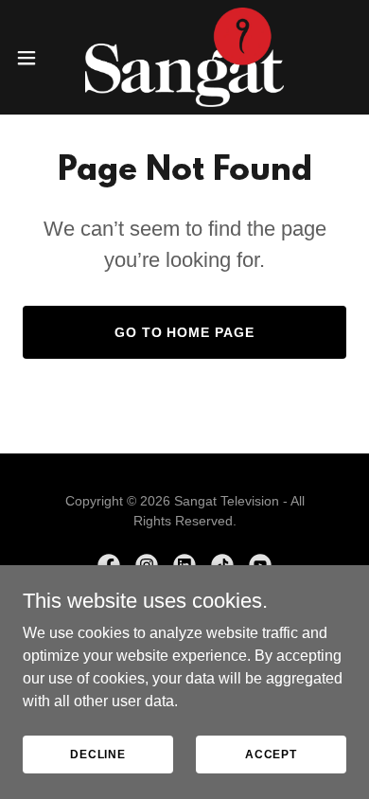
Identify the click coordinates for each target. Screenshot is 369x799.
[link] (185, 57)
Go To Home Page (184, 332)
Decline (98, 753)
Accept (271, 753)
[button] (34, 58)
